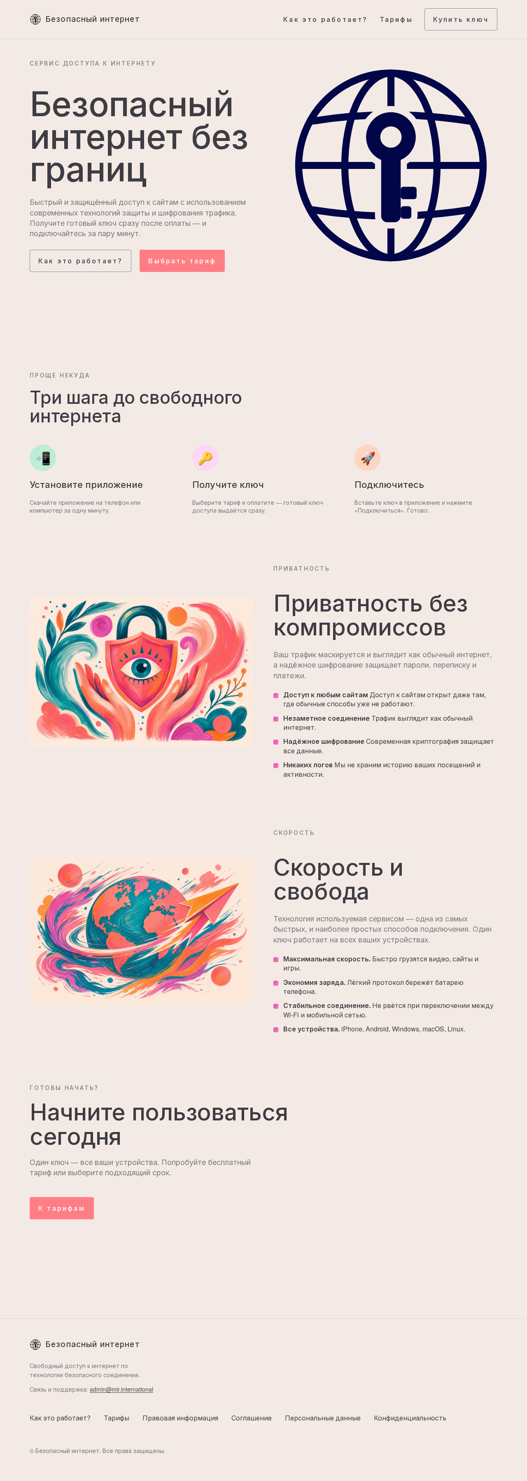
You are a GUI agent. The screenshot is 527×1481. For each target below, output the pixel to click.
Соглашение (251, 1417)
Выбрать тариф (182, 261)
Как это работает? (325, 19)
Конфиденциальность (410, 1417)
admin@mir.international (121, 1389)
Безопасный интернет (92, 19)
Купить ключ (461, 19)
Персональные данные (323, 1417)
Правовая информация (180, 1417)
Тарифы (396, 19)
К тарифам (61, 1208)
